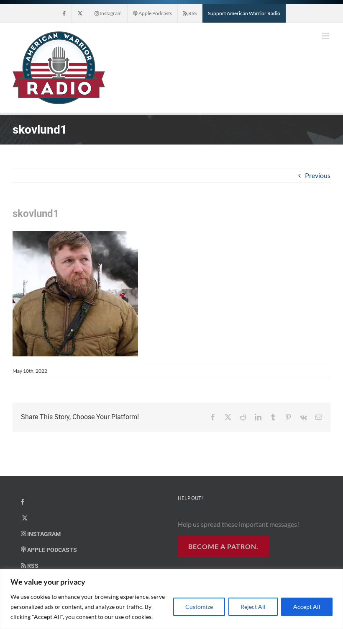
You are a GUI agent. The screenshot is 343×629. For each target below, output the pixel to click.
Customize (199, 606)
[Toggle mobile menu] (326, 35)
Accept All (306, 606)
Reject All (253, 606)
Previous (317, 175)
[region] (171, 599)
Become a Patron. (223, 546)
